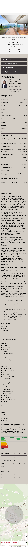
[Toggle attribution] (26, 542)
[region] (14, 515)
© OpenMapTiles (15, 542)
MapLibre (3, 542)
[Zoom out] (26, 536)
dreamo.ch (21, 548)
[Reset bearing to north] (26, 539)
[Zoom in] (26, 534)
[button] (1, 25)
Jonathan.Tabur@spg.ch (15, 89)
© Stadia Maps (9, 542)
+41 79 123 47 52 (14, 86)
